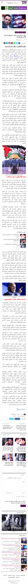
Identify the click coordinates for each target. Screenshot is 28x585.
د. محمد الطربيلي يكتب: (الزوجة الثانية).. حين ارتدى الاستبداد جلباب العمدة (15, 528)
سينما (9, 575)
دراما (17, 575)
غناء (13, 575)
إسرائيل (18, 414)
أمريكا (22, 414)
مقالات (16, 32)
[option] (14, 522)
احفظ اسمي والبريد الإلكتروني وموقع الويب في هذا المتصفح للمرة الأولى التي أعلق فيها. (15, 502)
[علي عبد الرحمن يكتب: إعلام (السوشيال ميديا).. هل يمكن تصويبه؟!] (24, 547)
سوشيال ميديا (10, 577)
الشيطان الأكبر (13, 414)
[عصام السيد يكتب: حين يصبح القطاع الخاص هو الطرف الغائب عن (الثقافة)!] (24, 554)
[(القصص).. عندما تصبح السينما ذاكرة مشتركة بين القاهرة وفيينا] (24, 540)
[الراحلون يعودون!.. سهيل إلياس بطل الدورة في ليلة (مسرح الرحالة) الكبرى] (24, 561)
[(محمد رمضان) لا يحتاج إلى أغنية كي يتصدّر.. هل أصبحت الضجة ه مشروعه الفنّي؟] (23, 241)
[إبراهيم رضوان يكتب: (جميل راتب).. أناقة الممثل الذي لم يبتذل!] (7, 457)
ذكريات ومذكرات (22, 444)
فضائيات (20, 32)
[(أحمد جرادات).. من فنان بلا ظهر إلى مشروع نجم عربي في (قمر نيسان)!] (24, 567)
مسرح (4, 575)
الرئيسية (22, 575)
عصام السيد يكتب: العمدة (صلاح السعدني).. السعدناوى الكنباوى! (7, 427)
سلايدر (24, 32)
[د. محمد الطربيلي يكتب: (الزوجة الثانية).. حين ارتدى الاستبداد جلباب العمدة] (23, 246)
